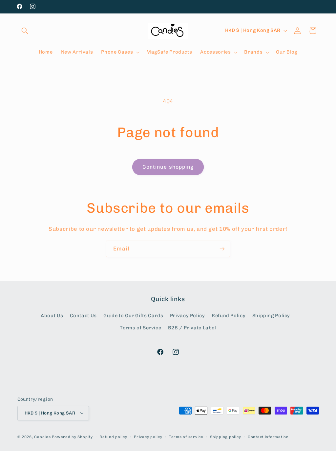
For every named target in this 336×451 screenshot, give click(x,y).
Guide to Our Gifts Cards (133, 316)
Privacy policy (148, 437)
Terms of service (186, 437)
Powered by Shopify (72, 437)
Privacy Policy (187, 316)
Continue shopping (168, 167)
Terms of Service (140, 328)
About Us (52, 316)
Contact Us (83, 316)
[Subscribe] (222, 249)
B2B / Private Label (192, 328)
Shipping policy (225, 437)
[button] (24, 30)
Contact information (268, 437)
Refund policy (113, 437)
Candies (42, 437)
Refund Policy (228, 316)
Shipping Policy (271, 316)
